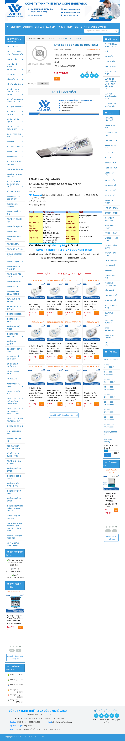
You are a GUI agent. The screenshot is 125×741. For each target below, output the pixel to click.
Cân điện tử (12, 79)
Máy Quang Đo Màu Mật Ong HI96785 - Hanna (36, 306)
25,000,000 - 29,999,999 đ (109, 403)
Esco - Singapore (109, 329)
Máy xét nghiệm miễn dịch (14, 536)
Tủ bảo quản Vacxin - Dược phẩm (13, 91)
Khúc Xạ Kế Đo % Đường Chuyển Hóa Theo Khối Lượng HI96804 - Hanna (54, 348)
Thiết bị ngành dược (14, 469)
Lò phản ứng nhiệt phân (13, 544)
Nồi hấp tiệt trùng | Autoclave (12, 66)
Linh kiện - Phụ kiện (14, 432)
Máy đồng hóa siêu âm (14, 462)
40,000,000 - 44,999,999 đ (109, 425)
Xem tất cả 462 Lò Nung (111, 537)
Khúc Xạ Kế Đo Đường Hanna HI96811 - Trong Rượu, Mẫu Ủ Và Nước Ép (72, 348)
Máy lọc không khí (14, 439)
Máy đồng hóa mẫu (14, 237)
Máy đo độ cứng (14, 169)
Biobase (108, 270)
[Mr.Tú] (15, 575)
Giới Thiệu (16, 27)
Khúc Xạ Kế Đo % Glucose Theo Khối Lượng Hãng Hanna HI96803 (36, 350)
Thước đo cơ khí (15, 426)
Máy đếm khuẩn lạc (14, 220)
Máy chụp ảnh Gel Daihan (13, 197)
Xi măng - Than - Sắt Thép (14, 175)
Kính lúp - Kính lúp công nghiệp (15, 53)
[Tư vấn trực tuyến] (15, 560)
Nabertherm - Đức (111, 146)
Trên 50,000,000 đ (110, 433)
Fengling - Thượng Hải (110, 284)
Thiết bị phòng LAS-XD (14, 477)
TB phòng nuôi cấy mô (14, 307)
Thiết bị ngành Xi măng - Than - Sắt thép (15, 508)
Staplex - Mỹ (110, 300)
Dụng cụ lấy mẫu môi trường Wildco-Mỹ (15, 401)
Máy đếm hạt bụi (14, 226)
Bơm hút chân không (14, 300)
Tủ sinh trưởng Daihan (14, 163)
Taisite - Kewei (111, 260)
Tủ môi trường (14, 191)
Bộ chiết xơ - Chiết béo (13, 365)
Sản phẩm (28, 27)
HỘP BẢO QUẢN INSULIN (13, 517)
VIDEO (70, 27)
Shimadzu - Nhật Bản (110, 219)
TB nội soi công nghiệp (14, 350)
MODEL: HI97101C (8, 631)
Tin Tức (61, 27)
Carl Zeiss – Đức (110, 344)
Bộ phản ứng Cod (13, 372)
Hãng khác (110, 290)
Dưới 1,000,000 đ (111, 359)
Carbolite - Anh (110, 276)
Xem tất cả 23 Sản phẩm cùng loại (64, 415)
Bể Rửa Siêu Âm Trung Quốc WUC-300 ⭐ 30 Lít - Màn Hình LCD (104, 498)
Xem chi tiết (38, 297)
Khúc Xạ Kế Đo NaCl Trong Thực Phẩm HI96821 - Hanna (91, 396)
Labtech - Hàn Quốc (111, 239)
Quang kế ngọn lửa (14, 255)
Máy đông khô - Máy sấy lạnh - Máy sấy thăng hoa (14, 527)
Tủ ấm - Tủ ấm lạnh (13, 120)
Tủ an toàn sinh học (14, 135)
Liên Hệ (78, 27)
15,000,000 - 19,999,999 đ (109, 388)
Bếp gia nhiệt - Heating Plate (13, 447)
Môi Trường (110, 66)
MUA (57, 79)
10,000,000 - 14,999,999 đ (109, 380)
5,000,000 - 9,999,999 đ (109, 373)
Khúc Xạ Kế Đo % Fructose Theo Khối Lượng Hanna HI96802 (91, 305)
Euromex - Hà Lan (111, 134)
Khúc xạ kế (12, 379)
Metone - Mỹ (110, 185)
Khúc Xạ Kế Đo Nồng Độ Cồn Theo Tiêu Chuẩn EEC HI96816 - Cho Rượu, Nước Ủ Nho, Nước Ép (73, 394)
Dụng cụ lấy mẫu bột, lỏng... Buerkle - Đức (15, 411)
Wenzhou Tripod (109, 336)
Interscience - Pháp (111, 306)
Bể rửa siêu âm (14, 84)
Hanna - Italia (111, 208)
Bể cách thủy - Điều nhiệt (13, 127)
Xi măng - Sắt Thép (111, 72)
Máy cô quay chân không (13, 292)
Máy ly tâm (12, 59)
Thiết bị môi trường (12, 335)
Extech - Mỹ (110, 195)
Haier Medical (111, 140)
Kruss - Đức (110, 180)
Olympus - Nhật (109, 314)
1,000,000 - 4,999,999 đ (109, 365)
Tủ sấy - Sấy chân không (15, 113)
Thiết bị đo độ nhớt (13, 327)
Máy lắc (10, 141)
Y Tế (106, 51)
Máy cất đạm (13, 261)
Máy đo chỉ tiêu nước (14, 275)
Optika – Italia (111, 213)
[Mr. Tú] (15, 569)
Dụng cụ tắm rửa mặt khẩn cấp (15, 419)
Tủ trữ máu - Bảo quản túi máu (15, 100)
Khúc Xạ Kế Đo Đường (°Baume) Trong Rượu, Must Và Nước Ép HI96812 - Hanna (91, 348)
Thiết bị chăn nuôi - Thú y (13, 484)
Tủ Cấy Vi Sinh (13, 146)
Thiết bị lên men (14, 314)
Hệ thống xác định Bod (13, 357)
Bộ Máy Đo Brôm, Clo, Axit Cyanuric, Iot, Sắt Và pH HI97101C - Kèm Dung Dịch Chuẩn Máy (9, 621)
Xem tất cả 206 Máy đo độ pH (15, 657)
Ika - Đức (109, 158)
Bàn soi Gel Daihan (12, 205)
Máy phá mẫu (13, 244)
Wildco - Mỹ (110, 190)
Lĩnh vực (39, 27)
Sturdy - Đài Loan (110, 254)
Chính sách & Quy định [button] (95, 27)
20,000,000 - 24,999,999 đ (109, 395)
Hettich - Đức (111, 168)
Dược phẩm (110, 61)
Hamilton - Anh (110, 126)
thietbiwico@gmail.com (62, 722)
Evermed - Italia (109, 201)
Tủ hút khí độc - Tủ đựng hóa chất (14, 184)
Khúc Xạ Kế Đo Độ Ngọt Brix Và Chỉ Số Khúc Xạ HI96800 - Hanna (54, 305)
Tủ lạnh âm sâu (14, 106)
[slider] (105, 450)
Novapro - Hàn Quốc (109, 119)
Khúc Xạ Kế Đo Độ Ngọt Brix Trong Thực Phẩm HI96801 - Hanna (72, 305)
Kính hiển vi (12, 47)
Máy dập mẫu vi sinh (14, 212)
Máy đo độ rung (14, 281)
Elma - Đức (110, 153)
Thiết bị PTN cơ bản (14, 492)
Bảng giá (50, 27)
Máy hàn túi (12, 286)
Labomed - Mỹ (111, 295)
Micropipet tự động (13, 385)
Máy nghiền (12, 231)
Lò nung (11, 74)
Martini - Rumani (109, 321)
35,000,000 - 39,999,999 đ (109, 418)
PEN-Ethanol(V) (43, 84)
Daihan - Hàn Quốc (111, 246)
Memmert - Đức (110, 174)
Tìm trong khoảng (108, 440)
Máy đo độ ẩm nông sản (13, 267)
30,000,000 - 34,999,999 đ (109, 410)
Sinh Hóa (109, 56)
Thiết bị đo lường (12, 342)
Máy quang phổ (14, 249)
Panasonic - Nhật (110, 226)
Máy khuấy (12, 156)
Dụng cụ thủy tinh (13, 392)
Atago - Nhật (111, 233)
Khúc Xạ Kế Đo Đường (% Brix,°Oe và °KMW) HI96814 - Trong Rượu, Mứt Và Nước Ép (54, 395)
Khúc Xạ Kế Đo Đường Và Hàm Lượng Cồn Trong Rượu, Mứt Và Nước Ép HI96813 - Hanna (36, 394)
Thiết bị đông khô (13, 320)
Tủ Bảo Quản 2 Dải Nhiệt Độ (13, 454)
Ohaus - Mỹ (110, 265)
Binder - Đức (110, 163)
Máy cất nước (13, 151)
